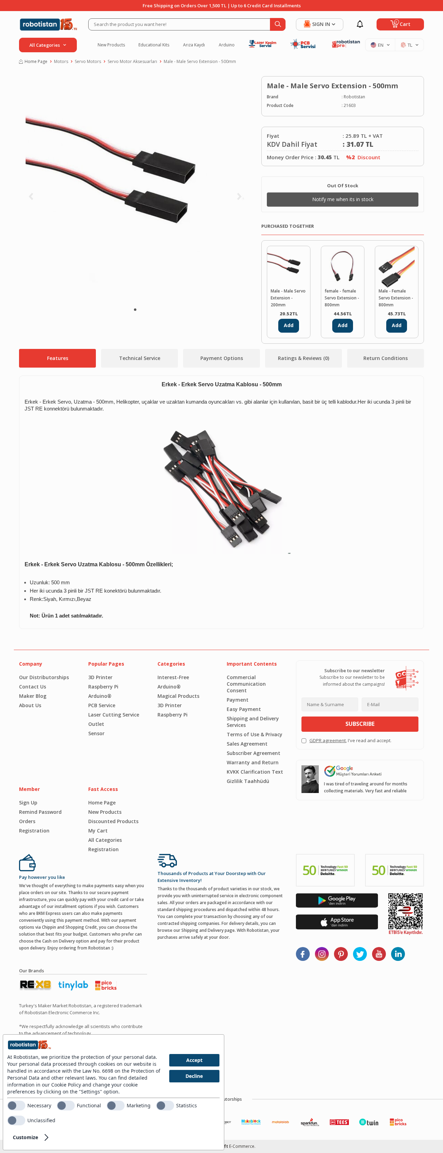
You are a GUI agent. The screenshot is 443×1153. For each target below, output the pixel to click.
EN (380, 45)
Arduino (227, 45)
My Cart (98, 830)
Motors (61, 61)
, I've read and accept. (350, 740)
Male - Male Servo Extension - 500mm (200, 61)
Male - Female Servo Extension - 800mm (396, 298)
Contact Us (32, 686)
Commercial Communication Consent (246, 684)
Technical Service (139, 358)
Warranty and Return (253, 762)
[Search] (278, 24)
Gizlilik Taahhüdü (248, 781)
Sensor (96, 733)
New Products (111, 45)
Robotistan (354, 97)
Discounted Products (113, 821)
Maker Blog (32, 696)
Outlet (96, 724)
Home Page (36, 61)
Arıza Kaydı (194, 45)
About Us (30, 705)
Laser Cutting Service (113, 714)
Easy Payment (244, 709)
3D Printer (100, 677)
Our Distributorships (44, 677)
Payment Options (221, 358)
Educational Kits (153, 45)
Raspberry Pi (103, 686)
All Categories (105, 840)
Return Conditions (385, 358)
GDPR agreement (327, 740)
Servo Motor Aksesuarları (132, 61)
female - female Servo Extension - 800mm (342, 298)
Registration (34, 830)
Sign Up (28, 802)
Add (288, 325)
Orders (27, 821)
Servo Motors (88, 61)
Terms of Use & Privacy (254, 734)
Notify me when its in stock (342, 199)
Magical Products (178, 696)
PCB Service (101, 705)
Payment (237, 699)
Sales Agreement (247, 743)
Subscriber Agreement (253, 753)
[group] (135, 188)
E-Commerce (241, 1146)
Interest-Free (173, 677)
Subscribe (359, 724)
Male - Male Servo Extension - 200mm (288, 298)
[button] (135, 309)
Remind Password (40, 812)
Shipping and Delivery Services (253, 721)
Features (57, 358)
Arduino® (99, 696)
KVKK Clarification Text (255, 771)
